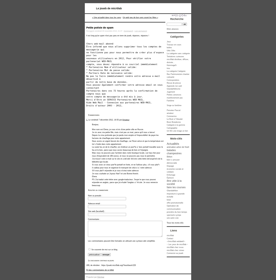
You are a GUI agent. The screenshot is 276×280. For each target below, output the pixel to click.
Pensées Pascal (173, 110)
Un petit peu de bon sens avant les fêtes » (140, 17)
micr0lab (170, 235)
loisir (169, 200)
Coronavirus (172, 116)
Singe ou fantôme (174, 105)
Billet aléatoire (173, 29)
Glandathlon (172, 190)
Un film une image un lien (177, 131)
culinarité (170, 77)
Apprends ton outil (174, 86)
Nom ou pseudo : (95, 196)
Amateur (125, 120)
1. (87, 120)
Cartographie (172, 128)
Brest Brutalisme (174, 122)
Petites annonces (174, 95)
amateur (170, 113)
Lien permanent (141, 31)
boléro (169, 47)
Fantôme (170, 101)
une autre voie (173, 218)
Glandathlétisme (173, 89)
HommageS (128, 31)
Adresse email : (94, 203)
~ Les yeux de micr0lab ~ (177, 244)
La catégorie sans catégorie (178, 53)
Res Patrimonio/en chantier (178, 74)
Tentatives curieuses (175, 56)
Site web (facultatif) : (96, 211)
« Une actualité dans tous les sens (106, 17)
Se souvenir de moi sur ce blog (104, 249)
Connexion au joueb (175, 253)
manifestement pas (175, 98)
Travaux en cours (174, 45)
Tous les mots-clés (175, 223)
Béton (169, 156)
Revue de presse (174, 83)
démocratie (172, 163)
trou (168, 68)
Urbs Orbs (171, 50)
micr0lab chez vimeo (175, 250)
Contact (170, 238)
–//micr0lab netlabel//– (176, 241)
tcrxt (91, 31)
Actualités (173, 143)
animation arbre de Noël (178, 147)
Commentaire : (94, 219)
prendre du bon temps (177, 212)
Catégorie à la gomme (176, 125)
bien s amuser (173, 160)
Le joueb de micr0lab (109, 8)
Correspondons (173, 80)
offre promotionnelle (175, 203)
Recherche (176, 19)
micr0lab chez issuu (175, 247)
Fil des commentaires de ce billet (100, 270)
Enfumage (171, 175)
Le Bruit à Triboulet (175, 119)
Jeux (169, 42)
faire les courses (176, 187)
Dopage (170, 166)
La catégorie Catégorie (176, 71)
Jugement (171, 92)
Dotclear (100, 277)
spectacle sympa (174, 215)
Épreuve (170, 178)
